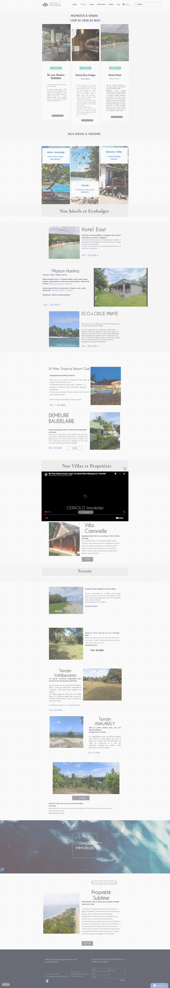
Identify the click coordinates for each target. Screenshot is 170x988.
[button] (125, 468)
